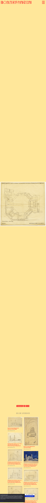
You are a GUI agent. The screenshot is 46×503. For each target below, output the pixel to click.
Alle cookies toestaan (29, 494)
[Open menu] (44, 2)
